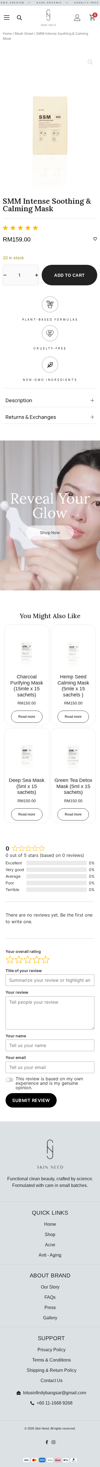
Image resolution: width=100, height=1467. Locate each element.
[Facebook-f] (47, 1442)
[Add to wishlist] (95, 238)
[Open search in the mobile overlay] (19, 17)
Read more (26, 717)
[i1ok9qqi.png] (50, 122)
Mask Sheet (24, 33)
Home (7, 33)
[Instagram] (53, 1442)
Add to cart (69, 275)
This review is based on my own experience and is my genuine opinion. (49, 1083)
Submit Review (31, 1100)
